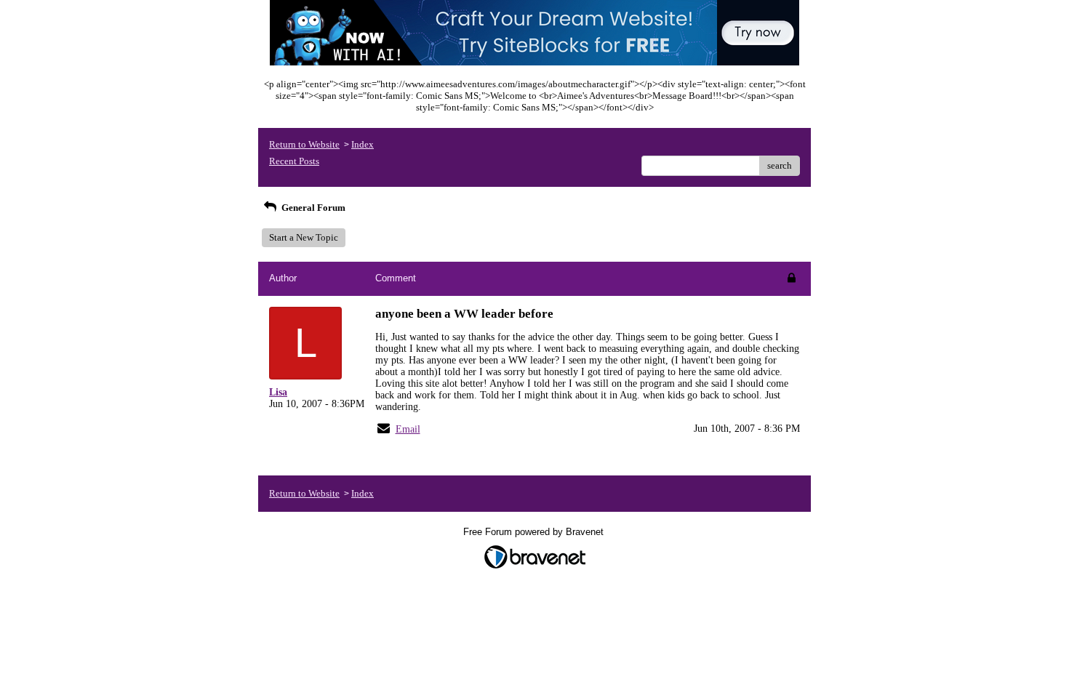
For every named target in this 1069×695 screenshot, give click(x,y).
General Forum (312, 207)
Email (408, 429)
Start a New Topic (303, 237)
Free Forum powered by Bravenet (534, 531)
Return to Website (304, 144)
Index (362, 144)
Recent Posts (294, 161)
